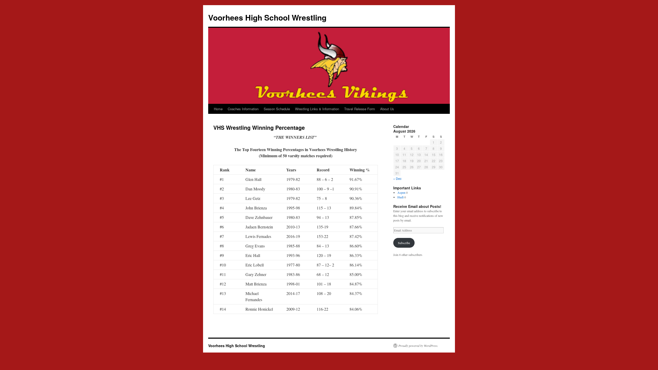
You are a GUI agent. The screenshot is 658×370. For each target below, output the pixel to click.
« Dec (397, 178)
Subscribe (404, 243)
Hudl (400, 197)
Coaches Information (243, 108)
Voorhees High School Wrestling (267, 17)
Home (218, 108)
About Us (387, 108)
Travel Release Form (359, 108)
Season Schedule (277, 108)
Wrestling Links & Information (317, 108)
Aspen (401, 192)
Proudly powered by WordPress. (418, 346)
